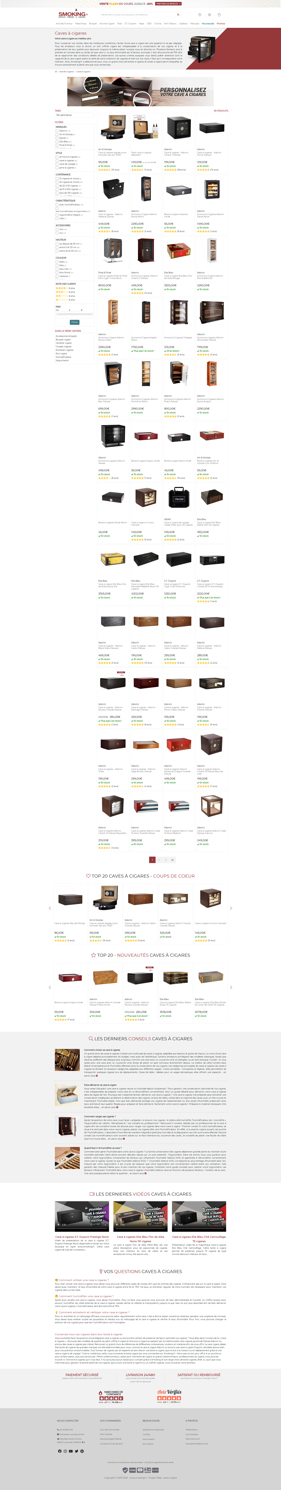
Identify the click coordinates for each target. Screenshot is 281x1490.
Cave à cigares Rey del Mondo (69, 923)
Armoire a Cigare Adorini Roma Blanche (210, 277)
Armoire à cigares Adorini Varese (111, 462)
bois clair (65, 269)
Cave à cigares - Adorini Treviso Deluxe (209, 708)
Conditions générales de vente (159, 1462)
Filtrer (75, 322)
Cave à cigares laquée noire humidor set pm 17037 (112, 153)
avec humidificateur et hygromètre (73, 211)
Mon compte (106, 1434)
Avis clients (148, 1444)
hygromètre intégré (71, 215)
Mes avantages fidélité (110, 1439)
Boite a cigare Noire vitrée (177, 461)
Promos (221, 23)
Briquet (93, 23)
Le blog (146, 1434)
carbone (64, 276)
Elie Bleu (65, 141)
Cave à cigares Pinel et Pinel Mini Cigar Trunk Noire (112, 277)
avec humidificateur (71, 204)
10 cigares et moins (70, 178)
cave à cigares (68, 160)
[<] (49, 908)
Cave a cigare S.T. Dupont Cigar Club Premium (177, 585)
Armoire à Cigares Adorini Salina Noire (210, 215)
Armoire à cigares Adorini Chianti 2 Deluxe (144, 277)
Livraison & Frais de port (111, 1444)
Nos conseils (148, 1439)
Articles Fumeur (64, 23)
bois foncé (66, 272)
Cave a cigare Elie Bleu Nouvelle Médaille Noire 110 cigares (145, 586)
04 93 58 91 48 (66, 1429)
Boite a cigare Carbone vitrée (176, 215)
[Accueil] (56, 72)
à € (76, 310)
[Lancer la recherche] (178, 14)
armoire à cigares (69, 157)
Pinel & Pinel (67, 145)
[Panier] (219, 15)
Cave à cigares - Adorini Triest (110, 770)
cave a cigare (170, 1478)
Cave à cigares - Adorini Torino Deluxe (209, 153)
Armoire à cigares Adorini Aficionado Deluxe (210, 338)
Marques (194, 23)
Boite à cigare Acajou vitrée (145, 461)
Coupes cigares (63, 346)
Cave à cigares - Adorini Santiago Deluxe (143, 708)
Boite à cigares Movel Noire (112, 522)
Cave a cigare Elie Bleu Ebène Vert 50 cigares (208, 523)
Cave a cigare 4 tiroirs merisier (142, 523)
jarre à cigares (67, 167)
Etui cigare (61, 353)
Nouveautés (208, 23)
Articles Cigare (107, 23)
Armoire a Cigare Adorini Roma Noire (144, 215)
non (63, 229)
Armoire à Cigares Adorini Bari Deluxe (111, 400)
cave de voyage (68, 164)
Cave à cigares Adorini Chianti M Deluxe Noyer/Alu (112, 832)
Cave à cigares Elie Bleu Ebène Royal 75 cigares (175, 1003)
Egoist (63, 138)
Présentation (192, 1429)
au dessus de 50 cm (70, 243)
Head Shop (80, 23)
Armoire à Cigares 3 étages (178, 337)
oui (62, 233)
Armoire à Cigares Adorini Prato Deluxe (177, 400)
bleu (62, 265)
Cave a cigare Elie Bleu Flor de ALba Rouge (178, 277)
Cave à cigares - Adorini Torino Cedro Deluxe (176, 708)
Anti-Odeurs (170, 23)
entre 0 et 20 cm (69, 247)
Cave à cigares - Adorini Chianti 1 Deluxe (176, 153)
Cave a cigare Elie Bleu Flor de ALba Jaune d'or (112, 585)
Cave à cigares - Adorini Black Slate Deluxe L (110, 647)
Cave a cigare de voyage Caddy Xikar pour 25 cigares (178, 523)
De (57, 310)
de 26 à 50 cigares (70, 185)
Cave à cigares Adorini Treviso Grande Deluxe (175, 924)
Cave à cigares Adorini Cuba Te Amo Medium (178, 832)
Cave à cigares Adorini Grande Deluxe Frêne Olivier (105, 1003)
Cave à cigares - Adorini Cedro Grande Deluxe (176, 647)
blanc (63, 261)
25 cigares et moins (70, 182)
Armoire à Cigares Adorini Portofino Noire (144, 400)
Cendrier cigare (64, 343)
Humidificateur (63, 357)
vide (62, 218)
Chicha (157, 23)
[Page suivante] (172, 860)
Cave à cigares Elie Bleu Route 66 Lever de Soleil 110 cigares (210, 1003)
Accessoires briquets (66, 336)
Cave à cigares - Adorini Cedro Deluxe (143, 647)
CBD (149, 23)
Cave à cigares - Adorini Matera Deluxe (209, 647)
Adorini (64, 130)
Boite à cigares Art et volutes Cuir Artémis (208, 462)
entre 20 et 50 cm (70, 251)
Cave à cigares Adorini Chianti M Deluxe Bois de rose (210, 771)
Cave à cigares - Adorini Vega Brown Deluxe (143, 770)
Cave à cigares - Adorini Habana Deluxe (110, 215)
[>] (231, 908)
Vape (141, 23)
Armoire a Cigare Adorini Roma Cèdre (111, 338)
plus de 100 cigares (70, 193)
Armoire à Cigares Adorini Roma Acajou (210, 400)
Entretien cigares (64, 350)
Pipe (119, 23)
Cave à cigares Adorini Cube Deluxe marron (211, 832)
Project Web (155, 1478)
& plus (71, 288)
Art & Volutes (67, 134)
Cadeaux (183, 23)
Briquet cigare (63, 339)
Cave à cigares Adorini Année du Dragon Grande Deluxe (177, 771)
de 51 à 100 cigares (70, 189)
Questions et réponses (153, 1429)
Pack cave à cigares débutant (141, 153)
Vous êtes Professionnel (197, 1444)
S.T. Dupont (130, 23)
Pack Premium (193, 1439)
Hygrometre (62, 360)
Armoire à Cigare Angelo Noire (144, 338)
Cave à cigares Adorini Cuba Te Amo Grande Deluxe (145, 832)
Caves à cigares (83, 72)
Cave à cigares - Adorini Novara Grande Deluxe (110, 708)
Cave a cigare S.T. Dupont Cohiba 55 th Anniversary (210, 585)
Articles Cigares (67, 72)
